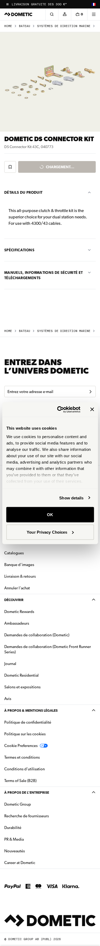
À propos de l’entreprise (26, 792)
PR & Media (30, 839)
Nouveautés (31, 850)
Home (8, 26)
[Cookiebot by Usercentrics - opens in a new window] (59, 409)
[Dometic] (18, 14)
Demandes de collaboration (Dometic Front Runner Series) (47, 649)
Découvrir (13, 600)
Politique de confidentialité (27, 722)
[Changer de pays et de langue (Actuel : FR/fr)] (93, 4)
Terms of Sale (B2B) (20, 780)
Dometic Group (34, 804)
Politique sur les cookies (25, 734)
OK (50, 514)
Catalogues (30, 552)
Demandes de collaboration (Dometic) (36, 635)
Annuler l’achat (17, 588)
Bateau (24, 26)
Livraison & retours (20, 576)
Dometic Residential (38, 675)
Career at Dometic (36, 862)
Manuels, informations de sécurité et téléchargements (43, 275)
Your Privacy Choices (47, 532)
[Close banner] (92, 409)
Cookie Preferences (21, 745)
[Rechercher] (51, 14)
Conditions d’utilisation (24, 769)
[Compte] (64, 14)
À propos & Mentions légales (31, 710)
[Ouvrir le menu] (93, 14)
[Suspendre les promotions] (7, 4)
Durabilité (12, 827)
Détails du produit (23, 192)
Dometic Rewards (19, 611)
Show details (71, 497)
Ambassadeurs (16, 623)
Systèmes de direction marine (63, 26)
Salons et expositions (22, 687)
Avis (7, 698)
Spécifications (19, 250)
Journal (10, 663)
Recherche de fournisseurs (26, 816)
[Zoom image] (50, 82)
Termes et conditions (22, 757)
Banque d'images (36, 564)
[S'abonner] (90, 392)
